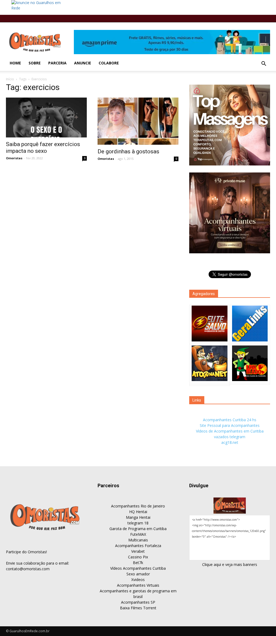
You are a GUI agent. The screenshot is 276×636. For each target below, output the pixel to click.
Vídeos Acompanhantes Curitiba (138, 568)
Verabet (138, 551)
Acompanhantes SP (138, 602)
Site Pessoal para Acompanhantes (230, 425)
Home (15, 62)
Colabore (109, 62)
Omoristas (14, 158)
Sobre (35, 62)
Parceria (57, 62)
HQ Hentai (138, 511)
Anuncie (82, 62)
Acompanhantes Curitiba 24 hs (229, 419)
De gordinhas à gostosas (128, 151)
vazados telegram (229, 436)
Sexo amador (138, 573)
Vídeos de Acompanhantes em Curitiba (230, 431)
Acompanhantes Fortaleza (138, 545)
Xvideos (138, 579)
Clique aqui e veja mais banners (229, 564)
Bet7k (138, 562)
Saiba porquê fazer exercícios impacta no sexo (43, 147)
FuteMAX (138, 534)
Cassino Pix (138, 556)
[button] (263, 63)
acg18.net (229, 442)
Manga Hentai (138, 517)
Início (10, 79)
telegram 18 (138, 523)
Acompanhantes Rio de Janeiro (138, 506)
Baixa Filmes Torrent (138, 607)
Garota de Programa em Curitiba (138, 528)
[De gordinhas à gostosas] (138, 121)
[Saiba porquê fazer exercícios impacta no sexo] (46, 117)
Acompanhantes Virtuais (138, 585)
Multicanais (138, 539)
